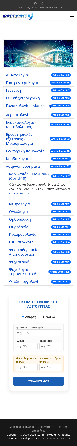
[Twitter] (41, 3)
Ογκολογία (18, 211)
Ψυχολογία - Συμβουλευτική (22, 271)
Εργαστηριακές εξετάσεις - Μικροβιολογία (19, 139)
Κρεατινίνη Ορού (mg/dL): (30, 327)
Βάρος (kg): (45, 340)
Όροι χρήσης (45, 426)
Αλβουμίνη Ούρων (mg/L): (26, 360)
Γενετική (13, 90)
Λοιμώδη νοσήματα (23, 166)
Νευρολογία (19, 203)
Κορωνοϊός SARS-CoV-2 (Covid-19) (29, 176)
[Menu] (72, 16)
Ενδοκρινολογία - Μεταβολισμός (21, 124)
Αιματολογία (17, 75)
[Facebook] (35, 3)
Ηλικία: (20, 340)
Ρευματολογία (21, 242)
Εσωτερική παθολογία (25, 151)
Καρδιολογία (17, 158)
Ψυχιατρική (19, 261)
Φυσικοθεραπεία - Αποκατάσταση (25, 252)
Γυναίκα (48, 317)
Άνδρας (30, 317)
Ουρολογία (18, 226)
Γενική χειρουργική (23, 97)
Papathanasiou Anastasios (54, 438)
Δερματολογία (18, 114)
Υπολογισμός (38, 381)
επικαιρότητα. (19, 193)
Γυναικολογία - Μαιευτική (28, 105)
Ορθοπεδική (20, 219)
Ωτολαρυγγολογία (25, 281)
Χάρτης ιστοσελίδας (21, 426)
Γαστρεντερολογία (22, 82)
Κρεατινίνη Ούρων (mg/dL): (50, 360)
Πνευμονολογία (22, 234)
